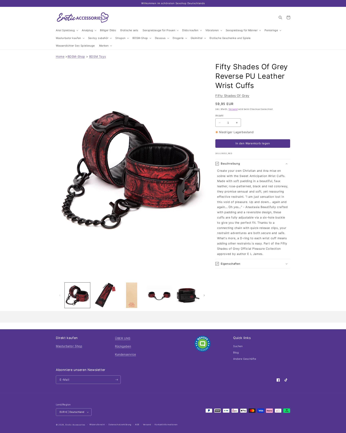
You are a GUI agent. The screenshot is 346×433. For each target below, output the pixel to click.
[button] (67, 30)
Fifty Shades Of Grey (232, 96)
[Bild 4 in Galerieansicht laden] (159, 295)
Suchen (238, 346)
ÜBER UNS (122, 338)
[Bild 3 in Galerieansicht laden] (132, 295)
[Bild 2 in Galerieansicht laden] (104, 295)
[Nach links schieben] (60, 295)
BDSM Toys (97, 56)
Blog (236, 352)
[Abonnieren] (117, 379)
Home (60, 56)
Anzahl (219, 115)
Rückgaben (123, 346)
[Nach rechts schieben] (204, 295)
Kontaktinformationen (166, 424)
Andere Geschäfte (244, 358)
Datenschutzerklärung (119, 424)
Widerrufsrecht (97, 424)
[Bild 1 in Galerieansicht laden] (77, 295)
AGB (137, 424)
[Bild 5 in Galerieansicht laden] (186, 295)
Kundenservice (125, 354)
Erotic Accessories (75, 424)
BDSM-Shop (76, 56)
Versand (233, 109)
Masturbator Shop (69, 346)
